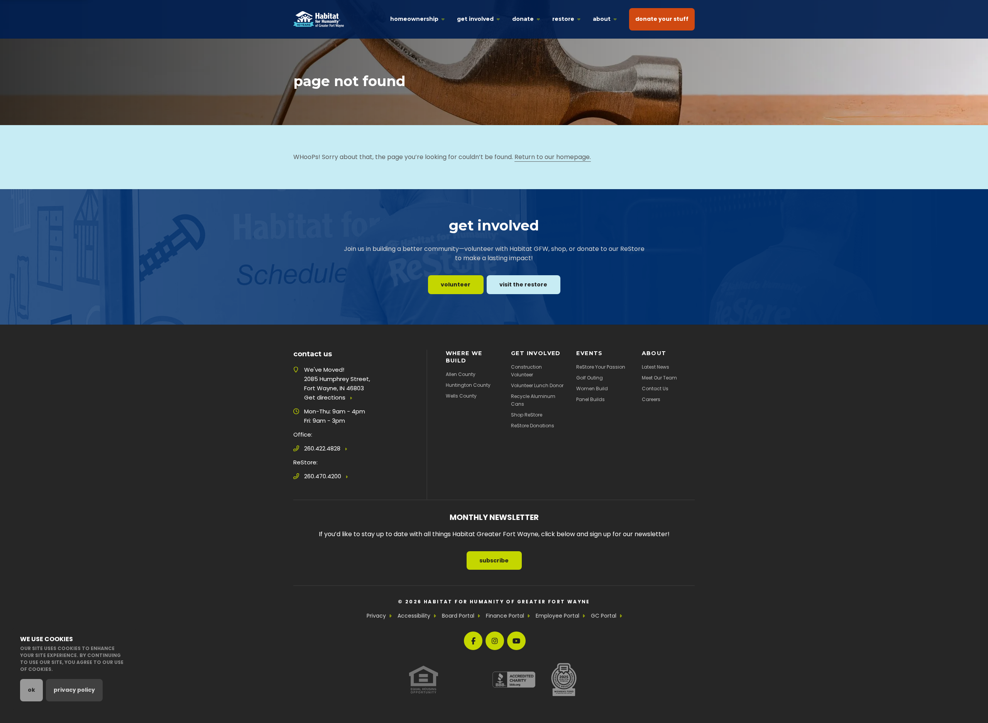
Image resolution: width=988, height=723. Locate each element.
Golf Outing (589, 377)
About (602, 18)
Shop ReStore (526, 414)
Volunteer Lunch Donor (537, 385)
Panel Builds (590, 399)
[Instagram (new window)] (495, 641)
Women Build (592, 388)
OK (31, 690)
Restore (563, 18)
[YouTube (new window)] (516, 641)
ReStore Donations (532, 425)
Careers (651, 399)
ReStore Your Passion (600, 367)
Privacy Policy (74, 690)
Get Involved (475, 18)
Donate (523, 18)
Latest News (655, 367)
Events (589, 353)
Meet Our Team (659, 377)
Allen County (460, 374)
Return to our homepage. (552, 156)
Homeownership (414, 18)
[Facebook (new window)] (473, 641)
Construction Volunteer (526, 371)
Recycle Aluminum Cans (533, 400)
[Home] (318, 19)
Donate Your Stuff (662, 19)
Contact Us (655, 388)
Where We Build (464, 357)
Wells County (461, 396)
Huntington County (468, 385)
